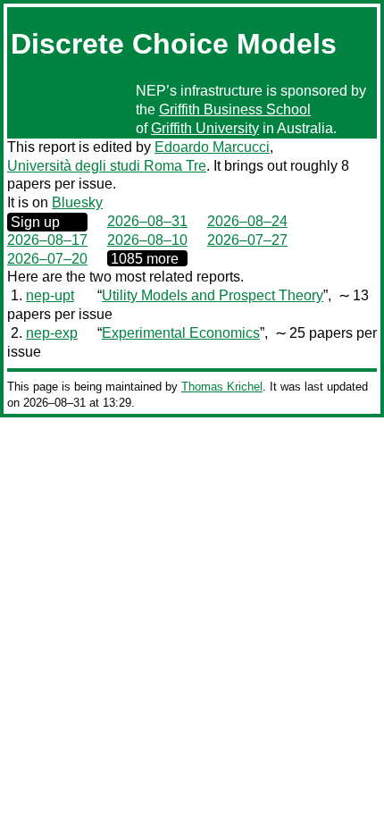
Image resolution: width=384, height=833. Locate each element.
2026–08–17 (47, 240)
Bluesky (77, 202)
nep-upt (50, 295)
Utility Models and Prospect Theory (212, 295)
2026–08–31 (147, 221)
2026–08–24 (247, 221)
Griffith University (205, 128)
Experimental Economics (181, 333)
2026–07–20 (47, 258)
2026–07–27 (247, 240)
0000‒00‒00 (147, 258)
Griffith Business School (235, 109)
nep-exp (52, 333)
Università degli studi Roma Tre (106, 165)
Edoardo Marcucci (212, 147)
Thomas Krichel (222, 386)
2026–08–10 (147, 240)
